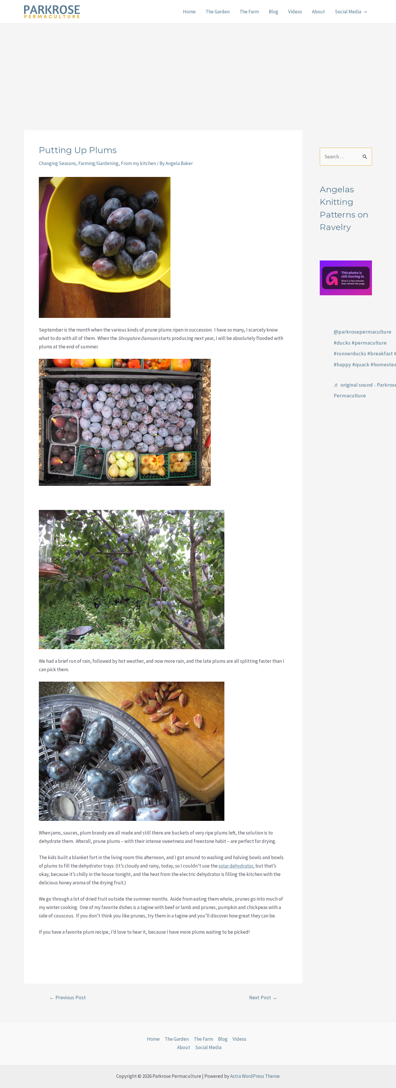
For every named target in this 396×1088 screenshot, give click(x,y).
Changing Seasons (57, 163)
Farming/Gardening (98, 163)
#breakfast (380, 353)
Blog (273, 11)
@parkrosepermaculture (362, 331)
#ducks (342, 342)
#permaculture (369, 342)
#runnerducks (350, 353)
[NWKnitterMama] (346, 277)
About (318, 11)
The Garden (218, 11)
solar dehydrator (236, 866)
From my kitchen (138, 163)
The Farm (249, 11)
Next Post (263, 997)
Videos (295, 11)
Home (189, 11)
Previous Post (67, 997)
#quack (360, 364)
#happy (342, 364)
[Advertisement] (198, 67)
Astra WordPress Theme (255, 1076)
